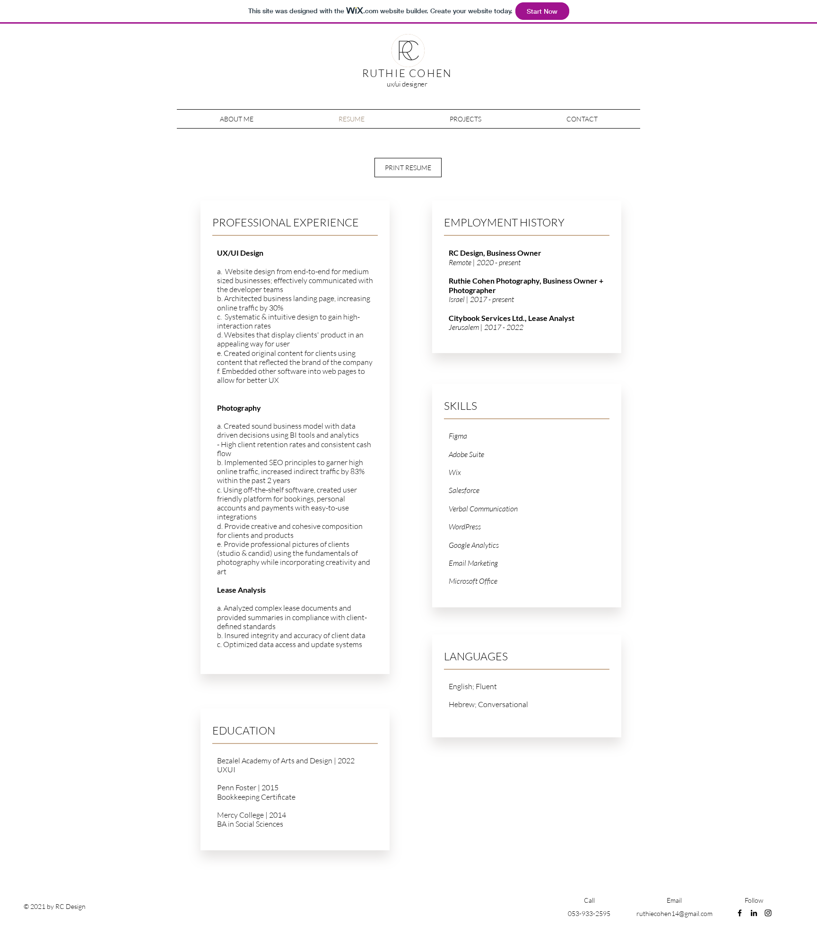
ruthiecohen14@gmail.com (674, 913)
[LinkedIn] (753, 912)
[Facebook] (739, 912)
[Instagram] (768, 912)
